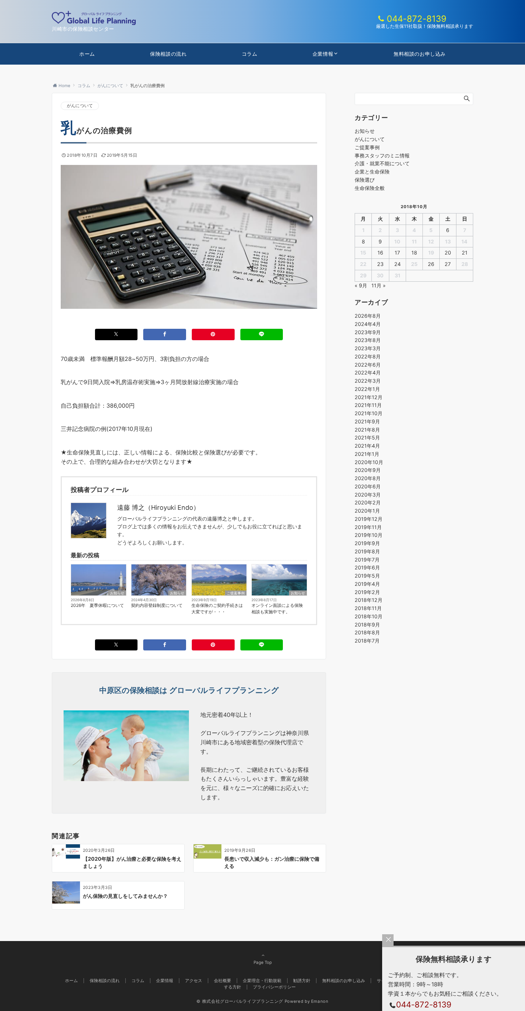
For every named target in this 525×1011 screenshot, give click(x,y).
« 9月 (361, 285)
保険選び (365, 180)
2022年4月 (368, 372)
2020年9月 (368, 470)
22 (363, 264)
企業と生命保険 (372, 171)
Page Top (263, 962)
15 (363, 253)
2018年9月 (367, 625)
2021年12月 (368, 397)
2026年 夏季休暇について (97, 605)
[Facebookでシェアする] (164, 334)
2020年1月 (367, 511)
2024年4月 (368, 324)
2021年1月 (367, 454)
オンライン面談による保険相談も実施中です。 (277, 608)
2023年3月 (368, 348)
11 (414, 241)
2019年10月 (368, 535)
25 (414, 264)
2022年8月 (368, 356)
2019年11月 (368, 527)
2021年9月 (367, 421)
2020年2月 (368, 502)
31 (397, 275)
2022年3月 (368, 381)
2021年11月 (368, 405)
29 (363, 275)
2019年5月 (367, 576)
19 (431, 253)
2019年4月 (367, 584)
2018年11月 (368, 608)
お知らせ (117, 593)
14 (464, 241)
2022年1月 (367, 389)
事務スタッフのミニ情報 (382, 155)
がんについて (80, 105)
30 (380, 275)
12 (431, 241)
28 (464, 264)
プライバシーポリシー (274, 987)
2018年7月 (367, 641)
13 (448, 241)
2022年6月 (368, 365)
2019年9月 (367, 543)
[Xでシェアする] (116, 334)
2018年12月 (368, 600)
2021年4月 (367, 446)
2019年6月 (367, 567)
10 (397, 241)
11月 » (378, 285)
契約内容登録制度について (156, 605)
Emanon (320, 1001)
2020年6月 (368, 486)
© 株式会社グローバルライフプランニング (239, 1001)
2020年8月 (368, 478)
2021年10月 (368, 413)
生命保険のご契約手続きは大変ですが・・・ (217, 608)
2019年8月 (367, 551)
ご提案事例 (236, 593)
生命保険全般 (370, 188)
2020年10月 (369, 462)
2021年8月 (367, 430)
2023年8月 (368, 340)
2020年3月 (368, 495)
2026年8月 (368, 316)
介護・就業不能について (382, 163)
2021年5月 (367, 437)
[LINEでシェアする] (261, 334)
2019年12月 (368, 519)
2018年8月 (367, 632)
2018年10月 (368, 616)
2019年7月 (367, 560)
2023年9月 (368, 332)
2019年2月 (367, 592)
